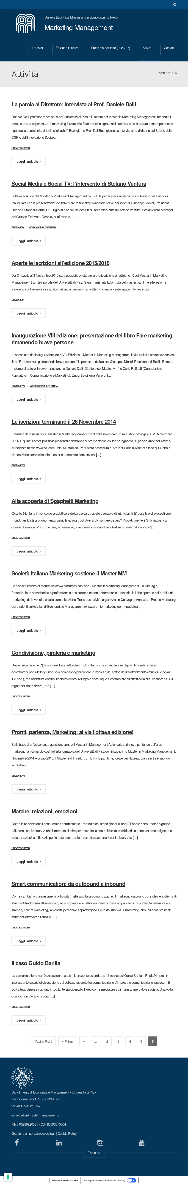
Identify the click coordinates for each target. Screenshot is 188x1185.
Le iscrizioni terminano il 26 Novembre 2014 (63, 421)
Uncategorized (20, 148)
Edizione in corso (67, 47)
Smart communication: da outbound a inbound (68, 883)
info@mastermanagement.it (40, 1115)
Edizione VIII (18, 386)
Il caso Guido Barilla (35, 963)
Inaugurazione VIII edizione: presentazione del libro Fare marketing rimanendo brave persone (91, 338)
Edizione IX (17, 227)
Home (161, 72)
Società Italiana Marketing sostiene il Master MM (69, 573)
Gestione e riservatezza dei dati (33, 1133)
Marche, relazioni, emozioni (44, 811)
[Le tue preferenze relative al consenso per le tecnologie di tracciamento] (8, 1177)
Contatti (169, 47)
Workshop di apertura (42, 227)
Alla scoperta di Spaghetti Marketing (55, 501)
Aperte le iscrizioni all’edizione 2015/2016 (60, 263)
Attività (147, 47)
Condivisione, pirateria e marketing (53, 652)
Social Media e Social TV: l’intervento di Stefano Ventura (78, 183)
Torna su (94, 1152)
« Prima (67, 1041)
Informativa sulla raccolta (65, 1180)
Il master (37, 47)
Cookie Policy (67, 1133)
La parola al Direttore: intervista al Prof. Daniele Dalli (73, 104)
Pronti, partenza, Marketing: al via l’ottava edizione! (72, 732)
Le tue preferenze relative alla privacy (104, 1180)
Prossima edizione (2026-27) (110, 47)
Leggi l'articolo (28, 161)
